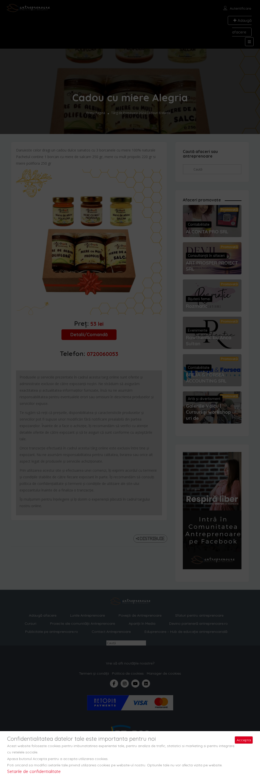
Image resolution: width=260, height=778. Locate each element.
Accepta (244, 740)
